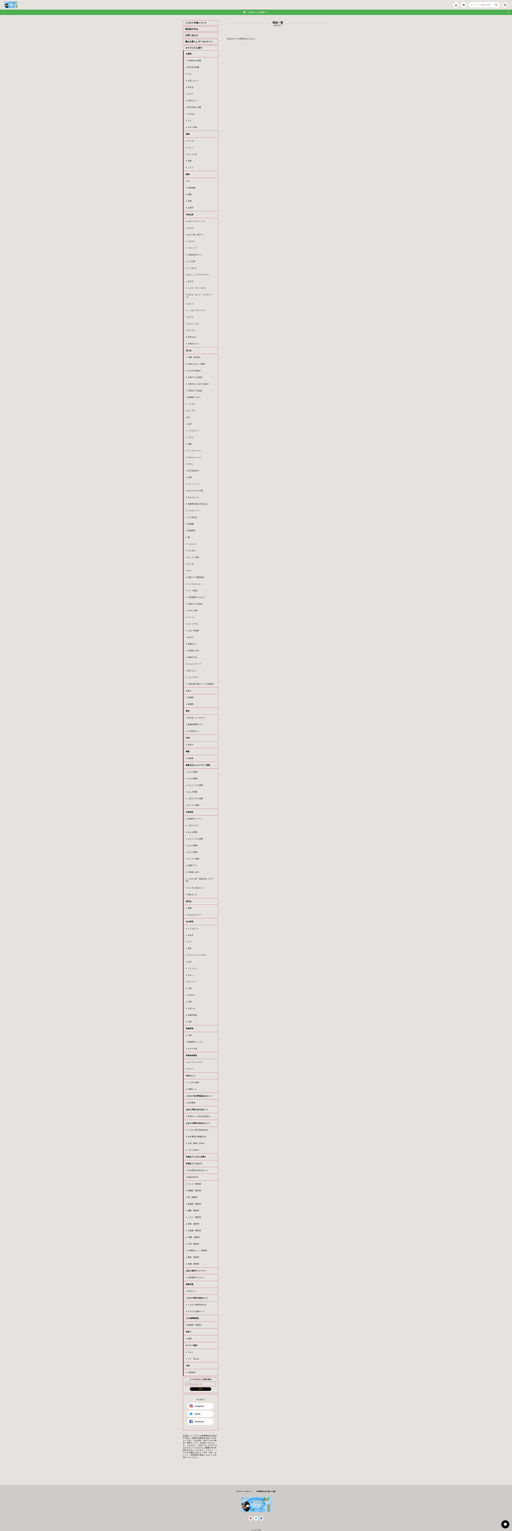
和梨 (190, 161)
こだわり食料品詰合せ (197, 1305)
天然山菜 (189, 214)
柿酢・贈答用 (194, 1237)
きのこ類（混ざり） (196, 235)
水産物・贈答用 (194, 1230)
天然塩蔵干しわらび (196, 597)
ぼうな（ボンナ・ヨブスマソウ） (199, 296)
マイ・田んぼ (193, 1359)
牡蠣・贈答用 (193, 1264)
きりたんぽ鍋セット (196, 1311)
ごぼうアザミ (193, 825)
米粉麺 (190, 524)
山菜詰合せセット (195, 255)
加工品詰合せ (193, 470)
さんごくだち (193, 324)
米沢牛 (190, 745)
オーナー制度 (191, 1345)
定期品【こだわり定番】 (196, 1157)
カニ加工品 (192, 517)
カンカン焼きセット (196, 888)
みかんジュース (194, 457)
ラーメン (191, 617)
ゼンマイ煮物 (193, 805)
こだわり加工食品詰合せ (198, 1130)
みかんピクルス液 (195, 490)
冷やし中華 (192, 610)
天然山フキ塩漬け (195, 604)
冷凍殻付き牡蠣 (194, 60)
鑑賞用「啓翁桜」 (195, 1325)
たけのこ (191, 241)
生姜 (190, 1022)
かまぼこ (191, 114)
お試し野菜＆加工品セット (197, 1109)
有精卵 (190, 697)
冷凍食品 (189, 812)
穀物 (188, 174)
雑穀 (190, 194)
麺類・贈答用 (193, 1210)
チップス (191, 411)
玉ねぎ (190, 935)
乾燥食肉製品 (191, 1055)
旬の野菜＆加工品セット (198, 1170)
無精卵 (190, 704)
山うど (190, 304)
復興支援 (189, 1284)
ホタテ (190, 94)
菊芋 (190, 948)
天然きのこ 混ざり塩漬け (198, 384)
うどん (190, 437)
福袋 (190, 1338)
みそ (190, 570)
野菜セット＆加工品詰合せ (199, 1116)
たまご (188, 691)
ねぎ (190, 962)
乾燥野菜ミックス (195, 1042)
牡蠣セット (192, 1089)
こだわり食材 (193, 1082)
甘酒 (190, 477)
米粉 (190, 201)
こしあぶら (192, 268)
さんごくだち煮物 (195, 785)
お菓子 (190, 208)
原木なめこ (192, 337)
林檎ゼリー (192, 644)
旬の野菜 (189, 921)
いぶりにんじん (194, 584)
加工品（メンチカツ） (197, 718)
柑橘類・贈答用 (194, 1190)
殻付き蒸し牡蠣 (194, 107)
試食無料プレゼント (196, 1277)
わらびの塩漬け (194, 371)
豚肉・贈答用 (193, 1257)
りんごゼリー (193, 677)
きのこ (190, 464)
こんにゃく (192, 544)
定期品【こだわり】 (194, 1163)
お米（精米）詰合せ (196, 1143)
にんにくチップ (194, 664)
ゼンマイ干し (193, 624)
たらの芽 (191, 261)
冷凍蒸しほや (193, 650)
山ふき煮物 (192, 792)
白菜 (190, 1002)
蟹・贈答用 (192, 1197)
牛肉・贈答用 (193, 1244)
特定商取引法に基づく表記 (266, 1491)
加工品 (190, 87)
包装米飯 (191, 188)
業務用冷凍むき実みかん (198, 504)
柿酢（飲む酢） (194, 357)
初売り (188, 1332)
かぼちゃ (191, 995)
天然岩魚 (191, 1372)
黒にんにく (192, 670)
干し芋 (190, 564)
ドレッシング (193, 484)
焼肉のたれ (192, 657)
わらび (190, 228)
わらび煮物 (192, 778)
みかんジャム (193, 497)
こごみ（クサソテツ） (197, 310)
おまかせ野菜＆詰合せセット (198, 1123)
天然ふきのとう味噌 (196, 364)
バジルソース (193, 510)
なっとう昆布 (193, 557)
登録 (200, 1389)
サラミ (190, 1069)
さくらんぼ (192, 154)
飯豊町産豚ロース (195, 724)
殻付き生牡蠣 (193, 67)
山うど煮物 (192, 772)
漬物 (190, 444)
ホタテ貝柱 (192, 127)
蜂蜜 (188, 751)
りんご (190, 147)
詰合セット (192, 100)
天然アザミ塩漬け (195, 377)
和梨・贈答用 (193, 1224)
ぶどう (190, 167)
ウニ (190, 120)
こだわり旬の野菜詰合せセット (199, 1096)
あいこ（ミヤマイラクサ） (199, 275)
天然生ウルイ (193, 344)
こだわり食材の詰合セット (197, 1298)
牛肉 (188, 738)
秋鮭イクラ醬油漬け (196, 577)
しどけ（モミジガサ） (197, 288)
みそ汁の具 (192, 1049)
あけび (190, 637)
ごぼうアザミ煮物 (195, 798)
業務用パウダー (194, 397)
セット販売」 (193, 590)
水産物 (188, 54)
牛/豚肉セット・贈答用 (197, 1250)
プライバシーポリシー (244, 1491)
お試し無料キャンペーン (196, 1271)
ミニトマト (192, 968)
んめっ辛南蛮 (193, 630)
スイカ (190, 141)
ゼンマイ (191, 330)
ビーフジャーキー (195, 1062)
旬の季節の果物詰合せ (197, 1136)
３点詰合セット (194, 731)
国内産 (190, 758)
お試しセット (193, 80)
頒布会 (188, 901)
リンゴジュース (194, 451)
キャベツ (191, 982)
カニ (190, 74)
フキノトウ (192, 248)
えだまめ (191, 550)
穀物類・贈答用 (194, 1204)
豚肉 (188, 711)
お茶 (190, 424)
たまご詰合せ (193, 1150)
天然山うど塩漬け (195, 391)
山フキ (190, 317)
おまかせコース (194, 915)
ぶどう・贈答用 (194, 1217)
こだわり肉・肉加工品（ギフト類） (200, 880)
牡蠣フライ (192, 865)
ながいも (191, 1008)
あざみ (190, 281)
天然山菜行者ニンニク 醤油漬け (201, 684)
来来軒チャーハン (195, 819)
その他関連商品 (192, 1318)
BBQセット (191, 1076)
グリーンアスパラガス (197, 955)
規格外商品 (192, 1015)
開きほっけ (192, 894)
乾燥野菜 (191, 530)
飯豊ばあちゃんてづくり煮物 (198, 765)
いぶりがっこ (193, 431)
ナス (190, 942)
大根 (190, 988)
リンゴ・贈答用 (194, 1184)
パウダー (191, 404)
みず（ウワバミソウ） (197, 221)
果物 (188, 134)
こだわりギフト (192, 1177)
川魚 (188, 1366)
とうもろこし (193, 928)
